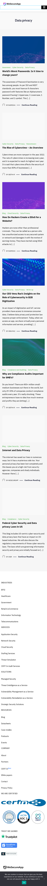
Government (6, 602)
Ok (24, 882)
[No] (44, 879)
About (3, 755)
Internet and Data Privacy (16, 450)
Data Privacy (30, 67)
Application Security (9, 634)
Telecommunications (9, 621)
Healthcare (5, 596)
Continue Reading (29, 105)
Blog (4, 213)
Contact (4, 781)
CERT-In (6, 769)
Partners (4, 762)
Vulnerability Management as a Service (17, 691)
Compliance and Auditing (17, 370)
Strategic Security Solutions (12, 704)
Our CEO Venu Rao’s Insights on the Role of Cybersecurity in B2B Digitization (21, 297)
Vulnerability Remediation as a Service (17, 698)
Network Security (8, 641)
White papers (6, 775)
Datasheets (6, 723)
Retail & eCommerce (9, 609)
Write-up (29, 290)
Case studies (6, 730)
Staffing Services (8, 653)
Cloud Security (13, 213)
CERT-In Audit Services (10, 666)
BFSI (3, 590)
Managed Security (8, 679)
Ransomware (31, 144)
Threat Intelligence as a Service (14, 685)
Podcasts (5, 736)
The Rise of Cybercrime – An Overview (22, 147)
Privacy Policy (6, 788)
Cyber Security (17, 67)
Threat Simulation (8, 660)
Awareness (6, 67)
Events (4, 742)
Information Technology (11, 615)
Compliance (12, 519)
